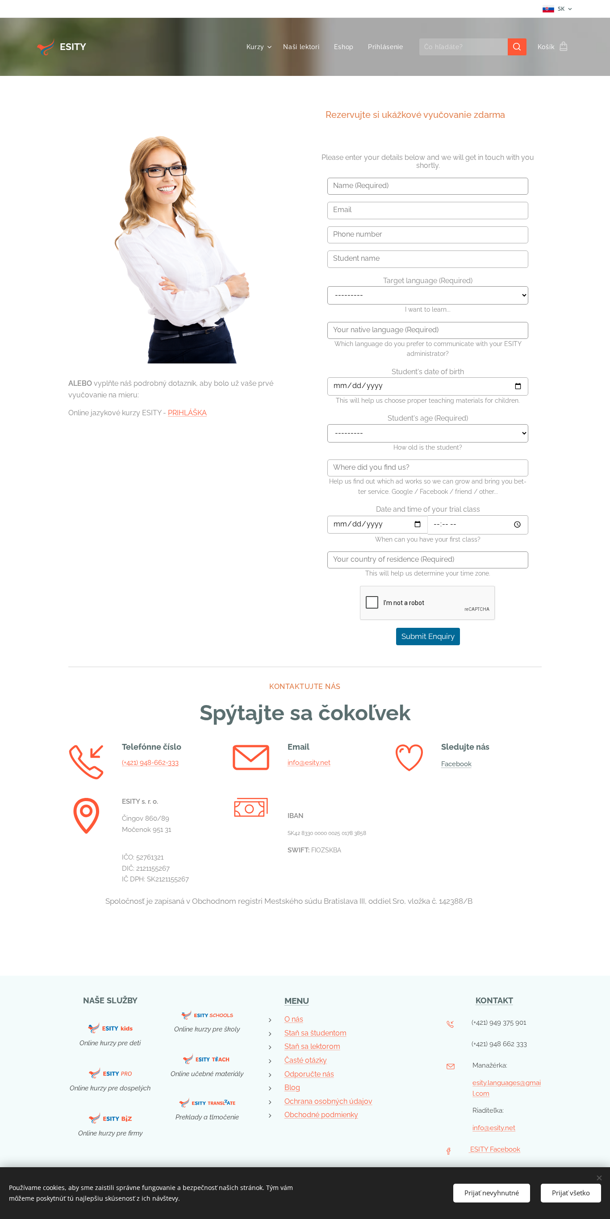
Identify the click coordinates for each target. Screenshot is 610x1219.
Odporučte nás (309, 1074)
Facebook (456, 764)
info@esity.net (309, 763)
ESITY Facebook (494, 1149)
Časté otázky (305, 1060)
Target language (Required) (427, 280)
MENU (296, 1001)
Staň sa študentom (315, 1033)
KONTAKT (494, 1000)
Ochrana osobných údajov (328, 1101)
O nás (293, 1019)
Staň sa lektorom (312, 1046)
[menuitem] (260, 47)
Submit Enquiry (428, 636)
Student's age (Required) (428, 418)
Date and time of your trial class (428, 509)
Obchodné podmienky (321, 1114)
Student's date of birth (428, 371)
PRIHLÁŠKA (187, 413)
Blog (292, 1087)
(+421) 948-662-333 (150, 763)
